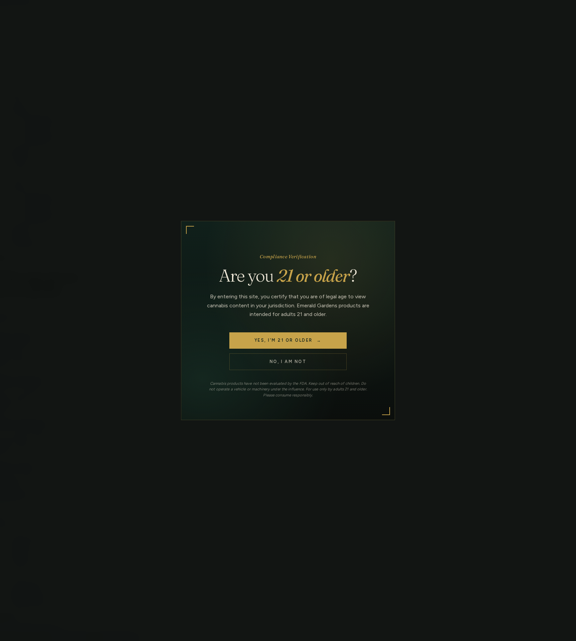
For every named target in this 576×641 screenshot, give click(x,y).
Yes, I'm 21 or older (288, 340)
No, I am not (288, 361)
